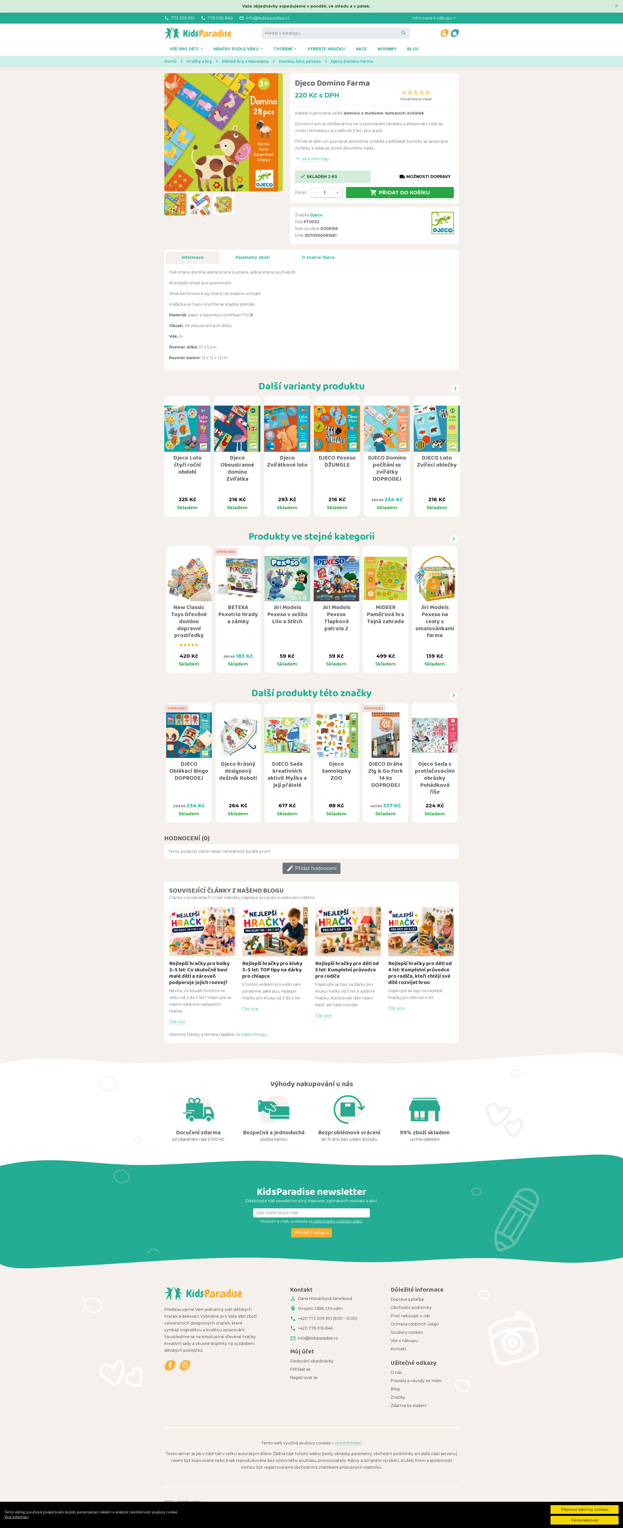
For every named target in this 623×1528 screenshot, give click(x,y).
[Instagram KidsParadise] (184, 1365)
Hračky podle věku (237, 49)
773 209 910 (183, 18)
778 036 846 (220, 18)
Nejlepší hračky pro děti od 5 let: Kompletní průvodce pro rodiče (347, 969)
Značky (398, 1397)
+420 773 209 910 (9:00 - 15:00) (327, 1318)
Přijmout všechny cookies (584, 1509)
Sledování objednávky (311, 1361)
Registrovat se (304, 1377)
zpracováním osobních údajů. (338, 1221)
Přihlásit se (300, 1369)
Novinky (387, 49)
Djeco (316, 215)
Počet (301, 192)
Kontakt (398, 1349)
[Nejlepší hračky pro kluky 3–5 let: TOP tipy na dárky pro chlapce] (275, 931)
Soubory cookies (407, 1332)
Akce (361, 49)
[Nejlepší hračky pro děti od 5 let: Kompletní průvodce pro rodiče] (348, 931)
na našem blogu (251, 1034)
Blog (413, 49)
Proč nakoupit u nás (410, 1316)
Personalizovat (584, 1520)
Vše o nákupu (404, 1340)
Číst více (177, 1022)
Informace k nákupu (432, 18)
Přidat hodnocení (311, 868)
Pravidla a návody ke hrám (416, 1380)
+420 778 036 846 (315, 1328)
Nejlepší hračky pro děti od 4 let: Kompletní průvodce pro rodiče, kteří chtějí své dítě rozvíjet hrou (420, 972)
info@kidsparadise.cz (268, 18)
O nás (396, 1372)
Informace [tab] (192, 257)
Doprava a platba (407, 1299)
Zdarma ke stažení (409, 1405)
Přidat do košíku (400, 192)
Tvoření (283, 49)
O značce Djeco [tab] (318, 257)
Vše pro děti (185, 49)
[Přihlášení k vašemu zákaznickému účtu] (444, 33)
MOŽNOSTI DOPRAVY (425, 177)
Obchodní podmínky (411, 1307)
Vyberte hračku (326, 49)
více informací (348, 1443)
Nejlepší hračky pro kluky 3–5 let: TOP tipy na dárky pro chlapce (272, 969)
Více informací (16, 1517)
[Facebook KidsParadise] (170, 1365)
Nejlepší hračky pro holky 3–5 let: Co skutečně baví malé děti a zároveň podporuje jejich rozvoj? (199, 972)
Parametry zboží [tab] (253, 257)
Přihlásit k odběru (311, 1232)
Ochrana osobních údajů (415, 1324)
